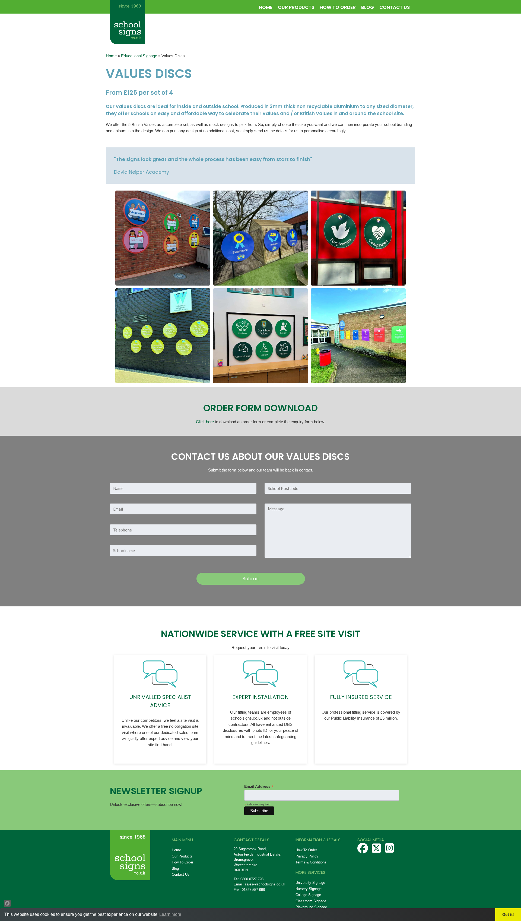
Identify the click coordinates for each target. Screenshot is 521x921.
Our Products (296, 7)
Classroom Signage (311, 901)
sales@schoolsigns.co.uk (265, 884)
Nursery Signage (309, 889)
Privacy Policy (307, 856)
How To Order (338, 7)
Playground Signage (311, 907)
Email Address (259, 786)
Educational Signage (139, 55)
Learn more (170, 914)
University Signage (310, 883)
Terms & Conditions (311, 862)
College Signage (308, 895)
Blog (367, 7)
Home (265, 7)
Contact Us (394, 7)
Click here (205, 421)
